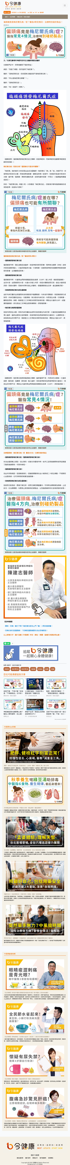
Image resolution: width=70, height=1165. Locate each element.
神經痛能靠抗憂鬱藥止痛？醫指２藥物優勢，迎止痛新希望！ (13, 713)
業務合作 (35, 1158)
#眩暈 (46, 669)
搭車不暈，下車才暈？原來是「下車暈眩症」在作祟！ (13, 692)
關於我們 (27, 1158)
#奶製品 (40, 669)
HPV (36, 12)
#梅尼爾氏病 (24, 669)
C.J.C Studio (39, 1164)
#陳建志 (6, 669)
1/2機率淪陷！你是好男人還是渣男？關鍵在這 (34, 692)
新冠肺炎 (14, 12)
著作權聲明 (43, 1158)
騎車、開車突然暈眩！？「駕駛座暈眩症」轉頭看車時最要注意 (56, 692)
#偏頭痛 (33, 669)
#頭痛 (52, 669)
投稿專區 (50, 1158)
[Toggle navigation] (64, 5)
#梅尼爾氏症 (15, 669)
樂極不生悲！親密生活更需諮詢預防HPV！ (35, 713)
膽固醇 (42, 12)
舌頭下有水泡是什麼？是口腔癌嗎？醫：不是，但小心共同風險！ (56, 713)
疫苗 (31, 12)
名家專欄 (12, 17)
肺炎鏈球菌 (23, 12)
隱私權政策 (20, 1158)
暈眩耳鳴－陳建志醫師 (23, 17)
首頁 (6, 17)
